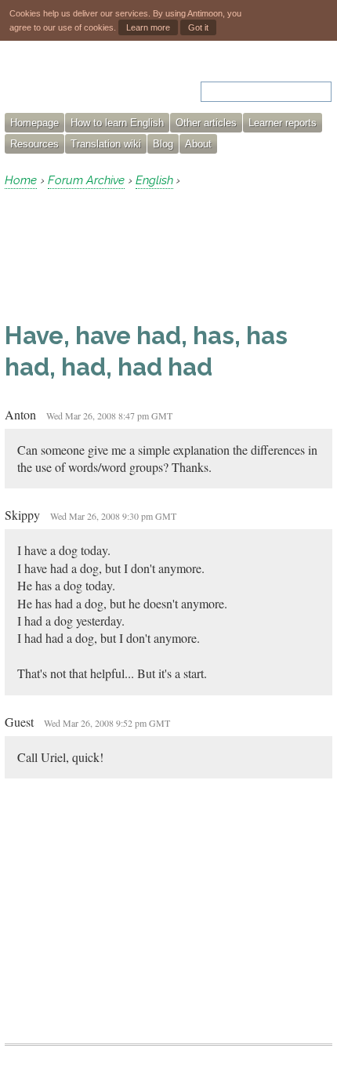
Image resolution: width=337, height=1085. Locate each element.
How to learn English (117, 123)
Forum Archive (86, 180)
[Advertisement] (130, 255)
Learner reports (282, 123)
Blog (163, 144)
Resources (34, 144)
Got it (198, 27)
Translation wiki (106, 144)
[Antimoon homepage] (71, 82)
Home (21, 180)
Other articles (206, 123)
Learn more (148, 27)
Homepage (34, 123)
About (198, 144)
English (154, 180)
